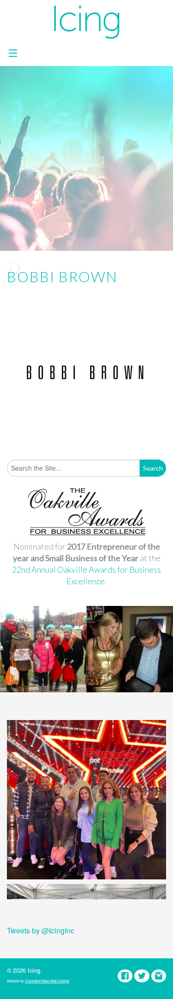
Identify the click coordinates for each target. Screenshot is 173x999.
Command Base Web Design (47, 980)
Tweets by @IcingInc (40, 930)
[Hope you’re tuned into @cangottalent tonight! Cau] (86, 799)
